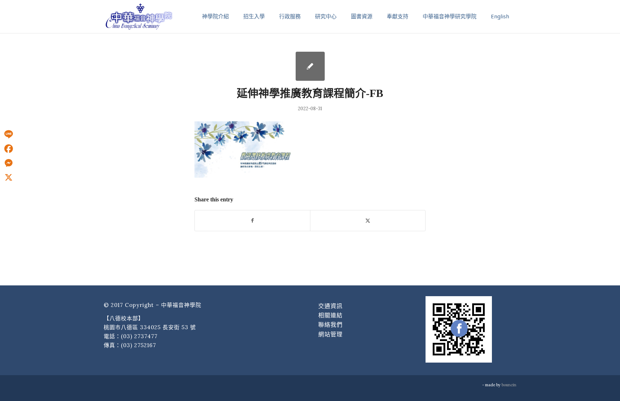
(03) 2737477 (139, 336)
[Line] (8, 134)
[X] (8, 177)
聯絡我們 (330, 324)
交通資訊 (330, 305)
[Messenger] (8, 163)
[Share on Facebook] (252, 220)
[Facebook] (8, 148)
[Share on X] (367, 220)
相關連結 (330, 315)
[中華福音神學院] (139, 16)
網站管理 (330, 334)
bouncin (509, 384)
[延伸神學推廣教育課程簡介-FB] (310, 66)
